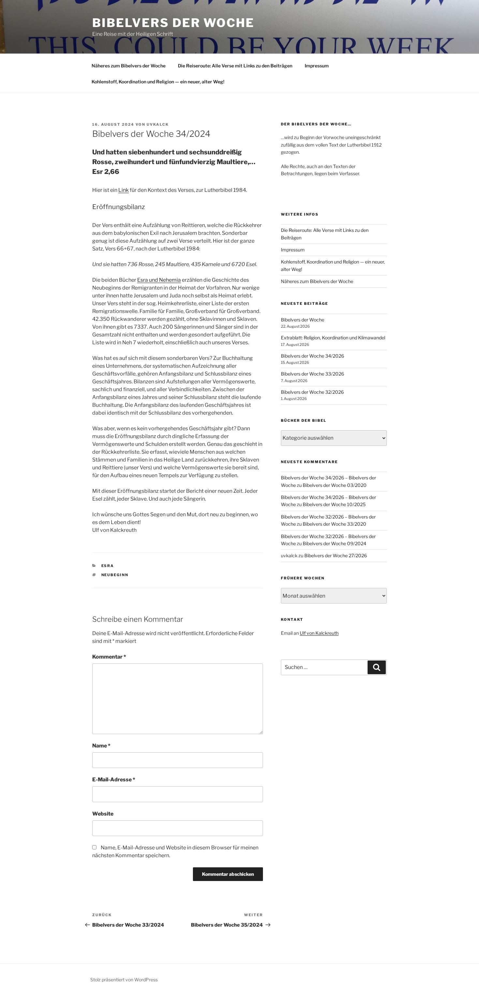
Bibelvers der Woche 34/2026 (312, 356)
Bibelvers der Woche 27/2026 (335, 555)
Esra (107, 565)
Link (123, 190)
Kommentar (109, 657)
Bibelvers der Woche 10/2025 (334, 504)
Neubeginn (115, 575)
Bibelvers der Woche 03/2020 (335, 485)
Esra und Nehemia (159, 280)
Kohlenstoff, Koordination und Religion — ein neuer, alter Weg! (158, 81)
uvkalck (158, 124)
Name (101, 746)
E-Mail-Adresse (113, 779)
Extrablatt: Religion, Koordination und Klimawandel (333, 337)
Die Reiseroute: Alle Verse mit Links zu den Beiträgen (235, 65)
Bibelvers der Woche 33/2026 (312, 374)
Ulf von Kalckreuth (319, 633)
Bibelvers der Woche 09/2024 (334, 543)
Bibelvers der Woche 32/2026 (312, 392)
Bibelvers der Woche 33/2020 (334, 524)
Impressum (317, 65)
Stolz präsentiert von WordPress (124, 979)
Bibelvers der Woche (173, 23)
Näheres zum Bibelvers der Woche (129, 65)
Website (102, 814)
